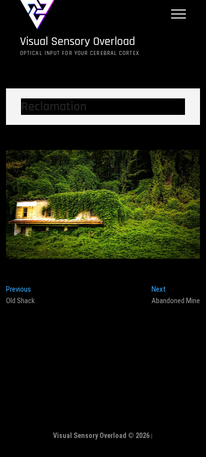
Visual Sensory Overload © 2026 (101, 436)
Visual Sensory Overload (77, 41)
